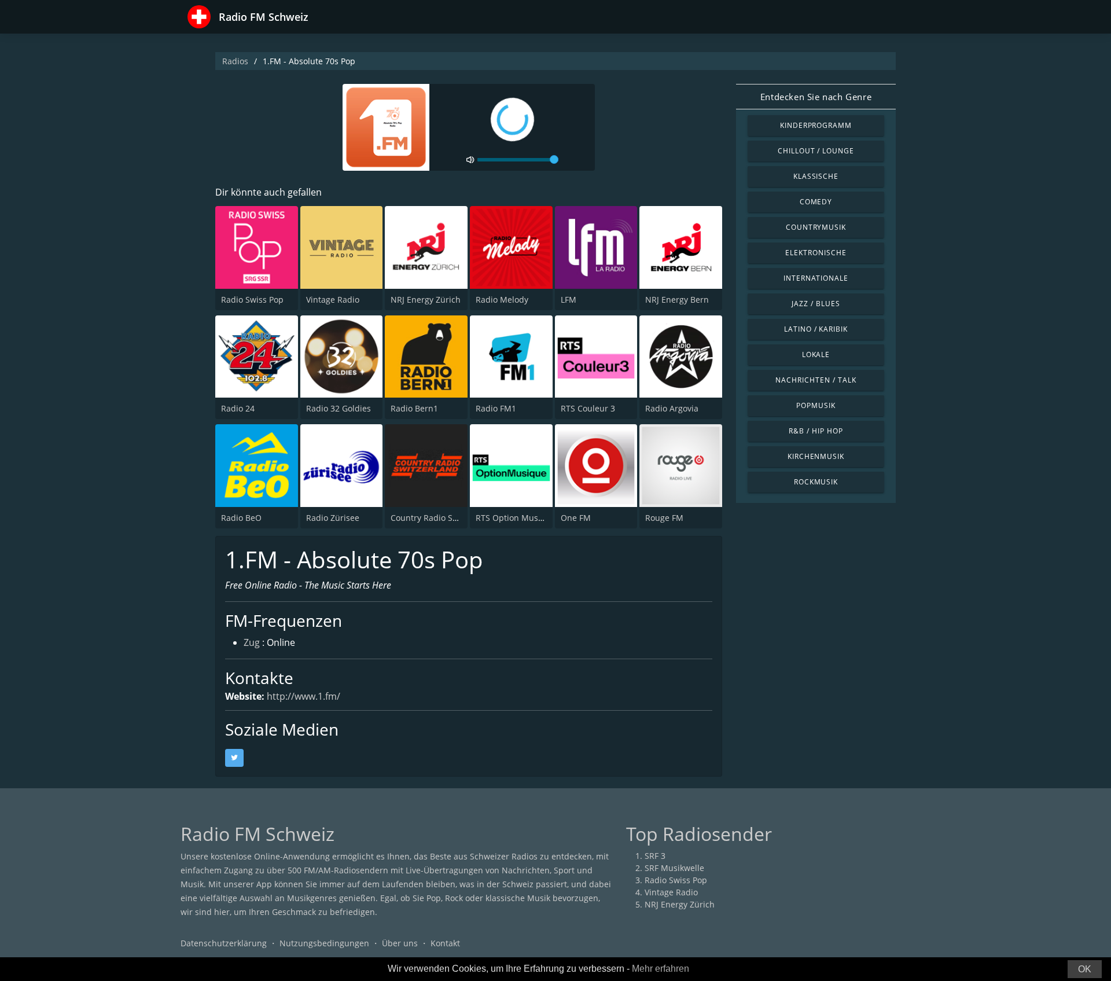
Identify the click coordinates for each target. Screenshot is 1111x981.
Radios (235, 61)
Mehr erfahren (660, 968)
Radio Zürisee (332, 517)
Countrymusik (816, 227)
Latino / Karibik (816, 329)
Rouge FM (664, 517)
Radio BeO (241, 517)
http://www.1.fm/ (303, 696)
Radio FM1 (496, 408)
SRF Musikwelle (674, 867)
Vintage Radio (332, 299)
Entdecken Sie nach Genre (815, 96)
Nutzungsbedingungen (324, 943)
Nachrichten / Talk (815, 380)
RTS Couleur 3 (588, 408)
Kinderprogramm (816, 125)
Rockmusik (816, 482)
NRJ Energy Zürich (426, 299)
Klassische (816, 176)
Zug (252, 642)
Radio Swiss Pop (252, 299)
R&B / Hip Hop (816, 431)
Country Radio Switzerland (442, 517)
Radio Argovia (671, 408)
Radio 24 (238, 408)
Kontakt (445, 943)
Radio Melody (502, 299)
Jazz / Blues (816, 303)
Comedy (816, 202)
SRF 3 (655, 855)
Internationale (815, 278)
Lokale (816, 354)
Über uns (400, 943)
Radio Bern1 (414, 408)
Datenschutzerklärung (224, 943)
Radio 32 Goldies (338, 408)
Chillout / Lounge (816, 151)
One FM (576, 517)
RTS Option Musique (516, 517)
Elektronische (815, 253)
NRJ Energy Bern (677, 299)
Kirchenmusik (816, 456)
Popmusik (816, 405)
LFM (568, 299)
